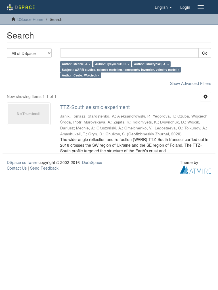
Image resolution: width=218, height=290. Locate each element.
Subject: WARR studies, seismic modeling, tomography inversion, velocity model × (120, 69)
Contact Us (17, 168)
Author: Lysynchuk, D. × (112, 64)
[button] (163, 7)
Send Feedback (44, 168)
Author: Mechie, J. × (76, 64)
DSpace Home (30, 19)
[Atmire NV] (195, 168)
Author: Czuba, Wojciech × (81, 75)
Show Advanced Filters (190, 83)
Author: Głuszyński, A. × (151, 64)
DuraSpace (92, 162)
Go (204, 53)
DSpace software (22, 162)
